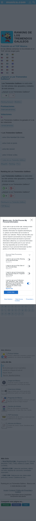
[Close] (32, 220)
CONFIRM (10, 292)
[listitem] (18, 255)
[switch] (28, 259)
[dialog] (18, 260)
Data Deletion (8, 299)
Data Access (19, 299)
